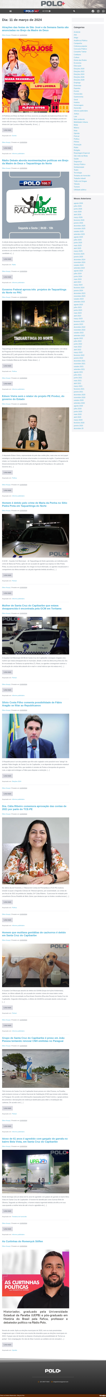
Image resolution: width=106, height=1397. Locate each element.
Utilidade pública (80, 190)
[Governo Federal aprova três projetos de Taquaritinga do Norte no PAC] (35, 323)
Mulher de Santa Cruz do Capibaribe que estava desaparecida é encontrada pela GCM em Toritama (31, 607)
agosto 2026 (78, 203)
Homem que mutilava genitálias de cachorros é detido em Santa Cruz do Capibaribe (34, 934)
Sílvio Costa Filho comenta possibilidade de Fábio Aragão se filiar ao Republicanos (32, 704)
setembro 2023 (79, 302)
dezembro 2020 (79, 395)
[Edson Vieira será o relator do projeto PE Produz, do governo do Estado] (35, 429)
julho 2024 (78, 273)
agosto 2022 (78, 338)
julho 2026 (78, 206)
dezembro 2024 (79, 259)
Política (14, 371)
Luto (75, 116)
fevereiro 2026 (79, 220)
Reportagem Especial (82, 153)
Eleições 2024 (16, 781)
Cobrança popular (80, 46)
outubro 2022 (79, 333)
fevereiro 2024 (79, 288)
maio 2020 (78, 414)
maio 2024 (78, 279)
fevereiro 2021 (79, 389)
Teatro (76, 170)
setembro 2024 (79, 268)
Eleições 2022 (79, 71)
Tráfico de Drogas (80, 181)
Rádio (14, 264)
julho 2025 (78, 240)
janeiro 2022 (78, 358)
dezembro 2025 (79, 226)
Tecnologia (78, 173)
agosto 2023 (78, 304)
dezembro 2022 (79, 327)
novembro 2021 (79, 363)
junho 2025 (78, 242)
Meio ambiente (79, 119)
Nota (75, 130)
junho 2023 (78, 310)
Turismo (77, 187)
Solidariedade (79, 167)
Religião (77, 150)
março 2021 (78, 386)
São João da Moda (81, 156)
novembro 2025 (79, 228)
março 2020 (78, 420)
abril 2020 (77, 417)
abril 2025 (77, 248)
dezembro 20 (78, 428)
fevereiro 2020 (79, 423)
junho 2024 (78, 276)
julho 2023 (78, 307)
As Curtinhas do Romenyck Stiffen (22, 1241)
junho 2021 (78, 378)
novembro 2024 (79, 262)
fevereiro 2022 (79, 355)
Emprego (77, 83)
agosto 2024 (78, 271)
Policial (14, 581)
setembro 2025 (79, 234)
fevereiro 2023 (79, 321)
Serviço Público (79, 164)
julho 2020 (78, 409)
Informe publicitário (18, 153)
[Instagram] (98, 11)
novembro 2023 (79, 296)
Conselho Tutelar (80, 52)
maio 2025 (78, 245)
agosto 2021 (78, 372)
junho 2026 (78, 209)
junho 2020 (78, 411)
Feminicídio (78, 94)
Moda (76, 125)
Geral (76, 100)
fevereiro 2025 (79, 254)
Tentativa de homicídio (19, 1216)
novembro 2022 (79, 330)
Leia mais (8, 129)
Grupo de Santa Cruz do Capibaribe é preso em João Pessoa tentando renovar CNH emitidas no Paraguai (33, 1039)
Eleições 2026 (79, 77)
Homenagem (78, 105)
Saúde (76, 159)
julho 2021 (78, 375)
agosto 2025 (78, 237)
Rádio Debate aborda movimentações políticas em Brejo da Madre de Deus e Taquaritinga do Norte (35, 162)
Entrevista (77, 85)
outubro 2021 (79, 366)
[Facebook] (93, 11)
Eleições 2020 (79, 69)
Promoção (77, 145)
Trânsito (77, 184)
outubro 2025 (79, 231)
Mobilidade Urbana (81, 122)
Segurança (78, 161)
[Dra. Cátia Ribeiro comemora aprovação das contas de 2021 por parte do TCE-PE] (35, 850)
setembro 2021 (79, 369)
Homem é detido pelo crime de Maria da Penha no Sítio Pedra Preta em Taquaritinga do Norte (34, 504)
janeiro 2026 (78, 223)
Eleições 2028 (79, 80)
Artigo (76, 38)
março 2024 (78, 285)
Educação (77, 66)
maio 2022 (78, 347)
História (77, 102)
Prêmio (76, 142)
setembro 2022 (79, 335)
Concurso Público (80, 49)
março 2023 (78, 318)
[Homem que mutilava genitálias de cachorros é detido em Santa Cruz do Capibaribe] (35, 965)
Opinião (14, 1350)
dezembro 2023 (79, 293)
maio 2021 (78, 380)
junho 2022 (78, 344)
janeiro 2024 (78, 290)
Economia (77, 63)
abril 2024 (77, 282)
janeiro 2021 (78, 392)
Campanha (78, 43)
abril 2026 (77, 214)
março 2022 (78, 352)
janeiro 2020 (78, 426)
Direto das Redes (80, 60)
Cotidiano (77, 54)
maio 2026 (78, 212)
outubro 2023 (79, 299)
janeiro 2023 (78, 324)
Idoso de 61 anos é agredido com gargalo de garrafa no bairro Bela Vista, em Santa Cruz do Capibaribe (35, 1140)
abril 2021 (77, 383)
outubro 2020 (79, 400)
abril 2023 (77, 316)
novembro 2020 (79, 397)
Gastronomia (78, 97)
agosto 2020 (78, 406)
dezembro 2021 (79, 361)
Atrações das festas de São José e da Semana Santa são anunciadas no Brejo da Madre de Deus (35, 29)
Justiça (76, 114)
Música (76, 128)
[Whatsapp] (103, 11)
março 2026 (78, 217)
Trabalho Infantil (80, 178)
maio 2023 (78, 313)
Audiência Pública (80, 40)
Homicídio (77, 108)
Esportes (77, 88)
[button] (10, 11)
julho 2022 (78, 341)
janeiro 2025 (78, 257)
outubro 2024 (79, 265)
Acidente (77, 32)
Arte (75, 35)
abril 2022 (77, 350)
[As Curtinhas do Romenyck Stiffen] (35, 1288)
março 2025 (78, 251)
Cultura (76, 57)
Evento (14, 135)
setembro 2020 (79, 403)
